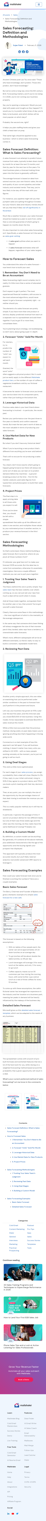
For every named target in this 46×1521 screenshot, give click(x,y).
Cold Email (13, 1225)
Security (27, 1487)
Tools (29, 1248)
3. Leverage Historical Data (23, 1152)
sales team (7, 590)
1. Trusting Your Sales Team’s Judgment (23, 1175)
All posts (6, 15)
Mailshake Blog (13, 1418)
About (9, 1482)
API (8, 1492)
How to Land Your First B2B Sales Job (21, 1317)
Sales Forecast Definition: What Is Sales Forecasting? (23, 1130)
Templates (31, 1244)
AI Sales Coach (30, 1428)
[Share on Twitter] (26, 51)
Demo (9, 1436)
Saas (29, 1233)
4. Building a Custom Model (23, 1190)
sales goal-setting (12, 236)
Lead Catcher (30, 1455)
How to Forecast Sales (16, 1136)
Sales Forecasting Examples (18, 1198)
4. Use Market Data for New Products (27, 1157)
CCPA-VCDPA (30, 1482)
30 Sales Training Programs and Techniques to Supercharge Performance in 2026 (22, 1287)
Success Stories (33, 1240)
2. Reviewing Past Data (21, 1181)
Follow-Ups (29, 1450)
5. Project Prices (18, 1162)
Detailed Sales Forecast (22, 1207)
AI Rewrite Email (13, 1460)
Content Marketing (17, 1229)
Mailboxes (28, 1441)
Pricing (10, 1497)
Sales (15, 15)
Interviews (13, 1240)
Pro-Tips (30, 1229)
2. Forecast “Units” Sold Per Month (26, 1148)
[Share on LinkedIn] (19, 51)
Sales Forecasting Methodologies (21, 1170)
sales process (27, 772)
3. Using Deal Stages (20, 1186)
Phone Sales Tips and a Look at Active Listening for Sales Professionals (21, 1346)
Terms (26, 1477)
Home (9, 1472)
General (12, 1237)
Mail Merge (28, 1445)
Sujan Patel (18, 45)
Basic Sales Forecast (20, 1202)
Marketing (13, 1244)
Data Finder (29, 1418)
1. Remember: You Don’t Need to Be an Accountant (26, 1141)
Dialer (11, 1233)
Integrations (12, 1487)
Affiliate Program (14, 1501)
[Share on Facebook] (23, 51)
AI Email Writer (30, 1423)
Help (9, 1477)
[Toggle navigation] (39, 4)
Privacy (27, 1472)
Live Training (12, 1441)
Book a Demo (23, 1380)
